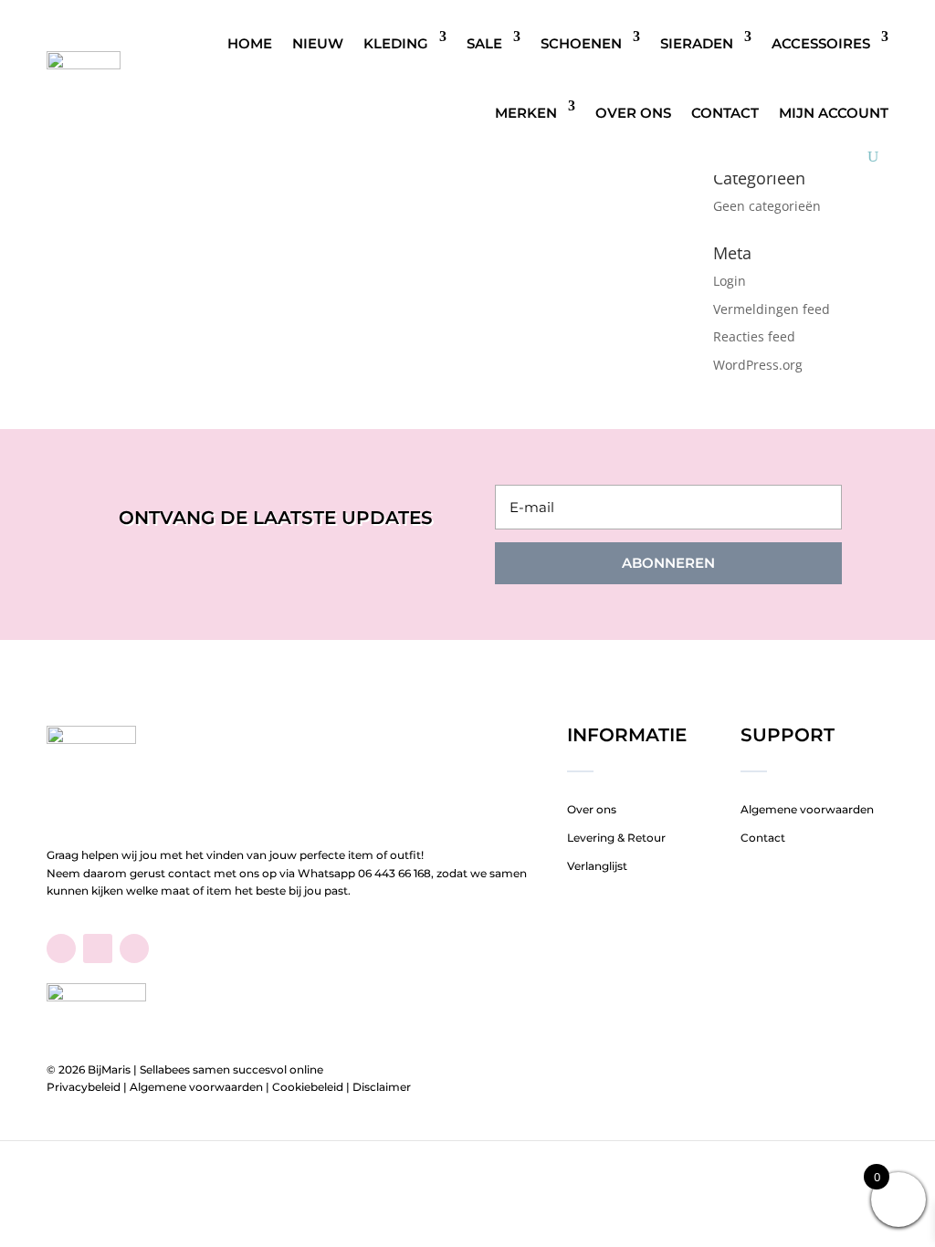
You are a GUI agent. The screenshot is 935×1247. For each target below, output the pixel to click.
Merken (526, 112)
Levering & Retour (616, 837)
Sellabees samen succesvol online (231, 1069)
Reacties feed (754, 336)
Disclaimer (381, 1087)
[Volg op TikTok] (97, 948)
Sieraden (696, 43)
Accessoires (821, 43)
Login (729, 280)
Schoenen (581, 43)
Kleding (395, 43)
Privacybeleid (84, 1087)
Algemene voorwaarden (807, 809)
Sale (484, 43)
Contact (725, 112)
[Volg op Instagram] (134, 948)
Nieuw (317, 43)
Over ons (633, 112)
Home (249, 43)
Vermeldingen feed (771, 309)
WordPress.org (758, 364)
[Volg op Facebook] (61, 948)
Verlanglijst (597, 866)
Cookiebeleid (307, 1087)
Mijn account (833, 112)
